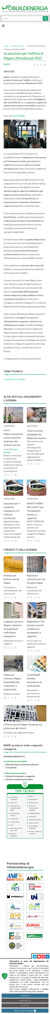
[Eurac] (34, 926)
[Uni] (34, 896)
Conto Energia (14, 822)
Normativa (32, 816)
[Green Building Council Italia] (15, 945)
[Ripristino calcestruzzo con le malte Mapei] (36, 564)
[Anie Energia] (34, 906)
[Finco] (15, 935)
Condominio (14, 819)
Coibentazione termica (15, 773)
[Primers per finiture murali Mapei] (13, 564)
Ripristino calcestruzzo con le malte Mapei (36, 579)
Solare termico (34, 823)
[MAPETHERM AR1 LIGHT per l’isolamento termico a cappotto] (36, 488)
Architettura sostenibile (14, 379)
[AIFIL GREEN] (34, 935)
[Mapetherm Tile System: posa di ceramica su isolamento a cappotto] (36, 610)
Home (6, 46)
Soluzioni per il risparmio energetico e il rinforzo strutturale (12, 511)
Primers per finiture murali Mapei (11, 579)
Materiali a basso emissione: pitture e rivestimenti (22, 766)
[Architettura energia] (15, 916)
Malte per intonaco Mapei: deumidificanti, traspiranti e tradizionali (12, 682)
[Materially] (15, 896)
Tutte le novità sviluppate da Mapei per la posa (36, 434)
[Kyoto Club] (15, 906)
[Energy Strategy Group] (15, 886)
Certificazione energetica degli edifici (15, 808)
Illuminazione (33, 803)
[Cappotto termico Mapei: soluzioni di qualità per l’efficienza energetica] (13, 610)
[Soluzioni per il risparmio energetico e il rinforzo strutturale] (13, 488)
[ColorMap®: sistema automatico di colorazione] (36, 663)
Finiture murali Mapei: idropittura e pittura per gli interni (23, 726)
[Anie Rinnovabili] (15, 877)
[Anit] (34, 877)
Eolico (31, 796)
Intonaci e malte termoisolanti (19, 779)
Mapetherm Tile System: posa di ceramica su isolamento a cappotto (35, 629)
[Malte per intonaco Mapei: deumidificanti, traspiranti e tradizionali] (13, 663)
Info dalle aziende (17, 46)
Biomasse (13, 803)
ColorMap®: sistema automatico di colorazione (34, 680)
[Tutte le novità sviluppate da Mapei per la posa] (36, 415)
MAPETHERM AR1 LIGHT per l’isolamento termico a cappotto (35, 511)
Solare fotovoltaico (35, 820)
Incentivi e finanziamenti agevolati (33, 808)
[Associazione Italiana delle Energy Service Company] (34, 916)
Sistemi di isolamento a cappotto (20, 776)
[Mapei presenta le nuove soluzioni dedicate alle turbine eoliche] (13, 415)
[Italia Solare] (15, 926)
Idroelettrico (33, 799)
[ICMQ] (34, 886)
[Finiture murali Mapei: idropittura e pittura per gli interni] (25, 713)
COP (11, 825)
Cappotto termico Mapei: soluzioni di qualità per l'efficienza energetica (13, 629)
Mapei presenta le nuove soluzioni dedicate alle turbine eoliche (13, 439)
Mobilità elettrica (34, 813)
